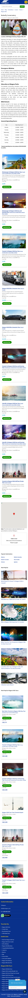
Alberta (3, 557)
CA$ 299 (4, 790)
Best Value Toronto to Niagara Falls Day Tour (14, 711)
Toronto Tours (5, 929)
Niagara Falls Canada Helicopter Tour (10, 971)
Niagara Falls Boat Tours (7, 969)
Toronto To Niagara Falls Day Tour (12, 251)
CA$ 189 (4, 756)
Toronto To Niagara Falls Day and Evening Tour (14, 366)
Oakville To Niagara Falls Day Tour (12, 404)
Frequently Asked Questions (8, 948)
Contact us (4, 950)
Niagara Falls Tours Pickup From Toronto (10, 973)
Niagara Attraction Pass (7, 962)
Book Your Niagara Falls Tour (8, 939)
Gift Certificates (5, 943)
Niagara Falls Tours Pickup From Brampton (11, 977)
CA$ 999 (4, 858)
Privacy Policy (5, 956)
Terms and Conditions (6, 958)
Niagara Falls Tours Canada (7, 941)
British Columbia (18, 557)
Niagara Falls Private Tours (7, 975)
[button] (14, 514)
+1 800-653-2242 (6, 911)
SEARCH (22, 6)
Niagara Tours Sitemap (7, 960)
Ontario (3, 562)
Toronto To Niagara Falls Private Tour (13, 880)
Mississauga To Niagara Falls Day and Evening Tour (13, 212)
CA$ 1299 (5, 893)
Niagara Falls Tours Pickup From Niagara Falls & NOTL (13, 989)
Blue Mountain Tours (6, 931)
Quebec (16, 562)
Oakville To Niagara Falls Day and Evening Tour (14, 443)
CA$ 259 (4, 822)
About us (4, 952)
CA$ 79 (4, 722)
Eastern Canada (5, 559)
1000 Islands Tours (6, 933)
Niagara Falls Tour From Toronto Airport (12, 812)
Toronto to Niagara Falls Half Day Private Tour (13, 481)
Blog (3, 954)
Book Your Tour (6, 187)
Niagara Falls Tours (6, 927)
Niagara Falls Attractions (7, 946)
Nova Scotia (16, 559)
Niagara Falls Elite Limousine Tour (13, 289)
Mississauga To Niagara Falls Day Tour (13, 172)
